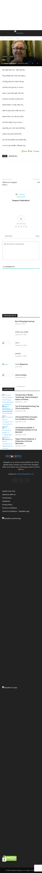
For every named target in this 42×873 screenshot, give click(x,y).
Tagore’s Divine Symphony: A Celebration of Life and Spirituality (25, 441)
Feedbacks (6, 501)
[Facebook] (15, 480)
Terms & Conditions (9, 508)
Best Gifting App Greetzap (24, 321)
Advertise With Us (9, 494)
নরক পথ (17, 343)
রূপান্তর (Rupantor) (21, 364)
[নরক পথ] (6, 346)
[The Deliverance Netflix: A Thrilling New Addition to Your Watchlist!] (7, 434)
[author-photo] (21, 197)
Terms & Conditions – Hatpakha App (15, 511)
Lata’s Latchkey (20, 375)
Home (3, 38)
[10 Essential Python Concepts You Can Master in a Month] (7, 422)
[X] (27, 480)
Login (37, 236)
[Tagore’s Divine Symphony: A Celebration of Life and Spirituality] (7, 445)
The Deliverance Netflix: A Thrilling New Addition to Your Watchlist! (26, 430)
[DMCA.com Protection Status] (9, 861)
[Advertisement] (21, 15)
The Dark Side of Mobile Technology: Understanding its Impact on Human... (26, 397)
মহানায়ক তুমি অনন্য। (13, 156)
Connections (7, 498)
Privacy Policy (7, 504)
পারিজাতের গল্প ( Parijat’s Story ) (9, 183)
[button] (3, 33)
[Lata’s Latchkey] (7, 378)
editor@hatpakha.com (25, 474)
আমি (38, 182)
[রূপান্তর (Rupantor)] (7, 367)
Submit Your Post (8, 491)
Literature (10, 38)
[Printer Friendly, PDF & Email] (30, 151)
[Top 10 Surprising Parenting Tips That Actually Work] (7, 411)
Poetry (18, 38)
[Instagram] (21, 480)
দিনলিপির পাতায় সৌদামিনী (21, 332)
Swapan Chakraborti (10, 63)
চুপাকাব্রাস (18, 353)
